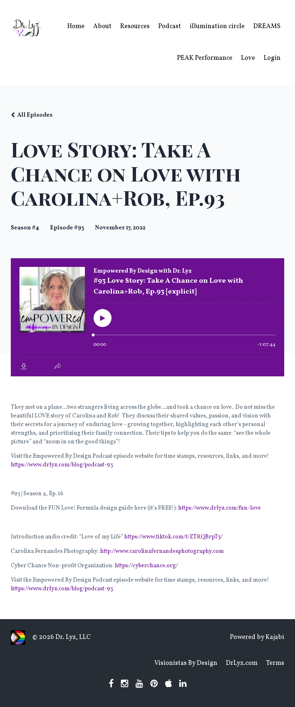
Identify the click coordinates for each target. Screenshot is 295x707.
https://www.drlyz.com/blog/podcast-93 (62, 465)
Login (272, 58)
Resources (135, 26)
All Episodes (35, 115)
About (102, 26)
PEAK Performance (204, 58)
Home (76, 26)
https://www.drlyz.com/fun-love (219, 508)
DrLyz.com (242, 663)
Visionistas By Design (185, 663)
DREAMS (267, 26)
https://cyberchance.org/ (146, 566)
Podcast (169, 26)
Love (248, 58)
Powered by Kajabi (257, 637)
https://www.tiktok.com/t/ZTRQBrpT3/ (173, 537)
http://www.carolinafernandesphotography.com (162, 551)
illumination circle (217, 26)
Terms (275, 663)
